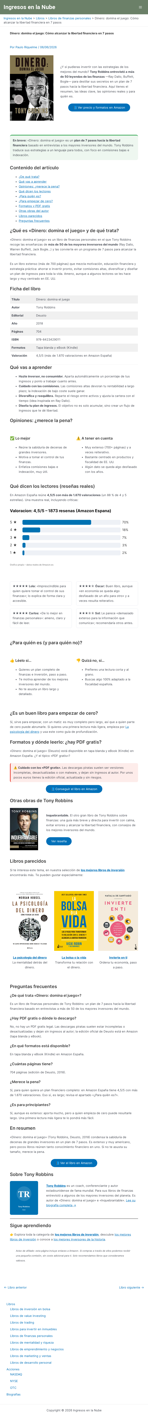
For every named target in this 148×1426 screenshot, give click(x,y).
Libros (10, 1304)
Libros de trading (22, 1322)
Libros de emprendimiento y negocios (37, 1349)
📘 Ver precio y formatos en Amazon (99, 107)
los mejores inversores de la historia (79, 1239)
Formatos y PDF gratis (34, 206)
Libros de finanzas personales (31, 1336)
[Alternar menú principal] (140, 7)
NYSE (14, 1381)
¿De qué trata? (29, 176)
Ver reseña (59, 841)
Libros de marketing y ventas (30, 1356)
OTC (13, 1388)
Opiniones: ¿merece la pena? (39, 186)
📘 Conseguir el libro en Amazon (74, 789)
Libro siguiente (131, 1287)
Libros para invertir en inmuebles (33, 1329)
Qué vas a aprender (33, 181)
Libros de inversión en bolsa (30, 1309)
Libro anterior (15, 1287)
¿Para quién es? (30, 196)
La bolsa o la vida (74, 957)
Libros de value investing (28, 1316)
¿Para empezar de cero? (36, 201)
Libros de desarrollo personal (30, 1362)
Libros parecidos (30, 216)
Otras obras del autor (34, 211)
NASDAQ (16, 1374)
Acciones (12, 1369)
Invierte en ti (118, 957)
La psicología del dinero (30, 957)
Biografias (13, 1394)
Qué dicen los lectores (35, 191)
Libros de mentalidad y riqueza (32, 1342)
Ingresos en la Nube (29, 7)
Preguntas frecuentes (34, 221)
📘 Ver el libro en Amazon (74, 1163)
